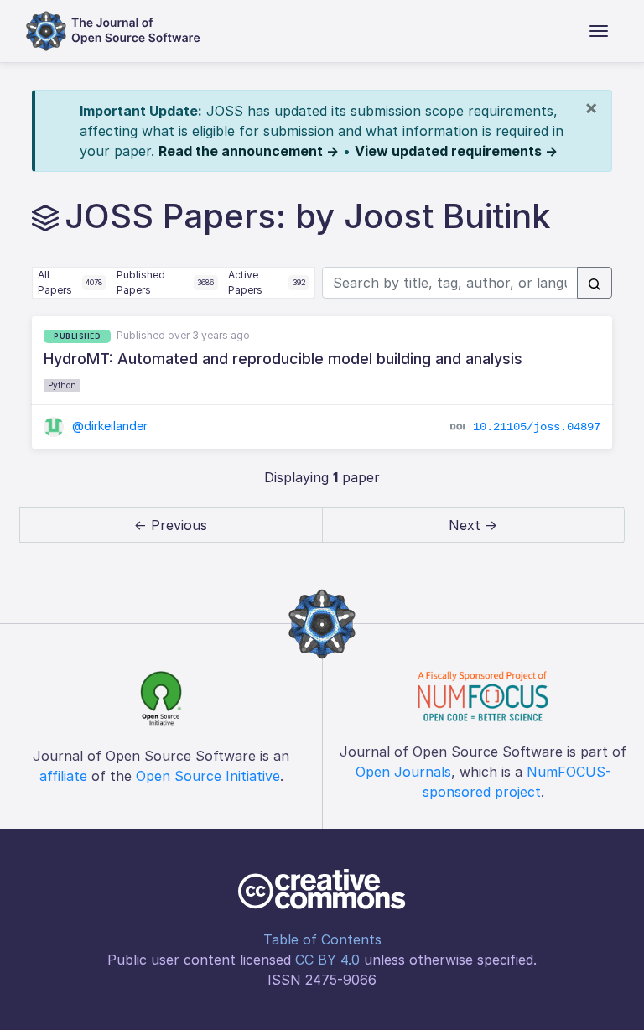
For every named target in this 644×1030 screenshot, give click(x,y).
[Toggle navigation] (598, 31)
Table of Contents (322, 939)
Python (62, 385)
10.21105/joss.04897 (536, 427)
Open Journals (403, 771)
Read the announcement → (248, 151)
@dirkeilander (108, 426)
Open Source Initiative (208, 775)
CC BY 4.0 (327, 959)
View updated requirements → (456, 151)
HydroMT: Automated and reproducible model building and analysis (283, 358)
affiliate (63, 775)
